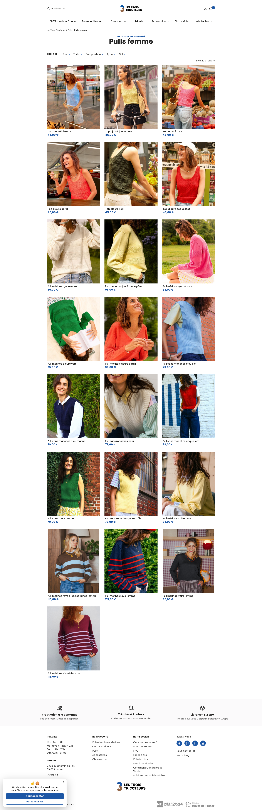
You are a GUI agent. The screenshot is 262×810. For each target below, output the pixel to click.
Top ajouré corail (57, 209)
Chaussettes (99, 759)
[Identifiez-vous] (206, 8)
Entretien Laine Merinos (106, 742)
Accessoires (99, 755)
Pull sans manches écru (119, 441)
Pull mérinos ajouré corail (120, 363)
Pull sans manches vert (61, 518)
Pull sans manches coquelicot (181, 441)
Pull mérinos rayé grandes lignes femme (71, 596)
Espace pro (140, 755)
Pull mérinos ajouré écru (62, 286)
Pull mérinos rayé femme (120, 596)
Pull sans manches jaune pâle (123, 518)
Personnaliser (34, 801)
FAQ (135, 750)
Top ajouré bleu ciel (59, 131)
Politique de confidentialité (149, 775)
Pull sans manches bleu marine (66, 441)
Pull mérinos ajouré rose (177, 286)
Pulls (95, 750)
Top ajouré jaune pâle (118, 131)
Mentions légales (143, 763)
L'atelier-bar (140, 759)
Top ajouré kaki (114, 209)
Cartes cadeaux (101, 746)
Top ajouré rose (172, 131)
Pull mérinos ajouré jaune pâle (123, 286)
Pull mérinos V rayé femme (63, 673)
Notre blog (182, 755)
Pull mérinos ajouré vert (61, 363)
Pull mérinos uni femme (177, 518)
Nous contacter (142, 746)
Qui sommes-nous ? (145, 742)
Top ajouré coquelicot (176, 209)
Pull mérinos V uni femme (178, 596)
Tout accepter (35, 796)
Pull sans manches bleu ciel (179, 363)
